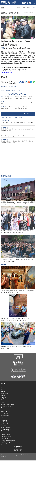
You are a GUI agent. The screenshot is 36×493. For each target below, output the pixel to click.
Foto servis (4, 413)
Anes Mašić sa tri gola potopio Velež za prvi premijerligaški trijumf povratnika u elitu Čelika (16, 107)
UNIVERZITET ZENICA (8, 86)
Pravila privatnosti (6, 429)
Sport (2, 400)
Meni (2, 8)
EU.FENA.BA (18, 450)
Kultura (3, 395)
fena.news (9, 114)
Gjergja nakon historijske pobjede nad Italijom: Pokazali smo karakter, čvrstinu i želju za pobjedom (16, 97)
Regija (3, 391)
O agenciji (4, 421)
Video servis (5, 415)
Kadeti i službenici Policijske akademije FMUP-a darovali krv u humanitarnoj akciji (17, 141)
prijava (33, 3)
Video (23, 7)
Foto (18, 7)
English (29, 7)
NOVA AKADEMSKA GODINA (11, 90)
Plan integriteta (6, 443)
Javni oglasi (4, 438)
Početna (3, 82)
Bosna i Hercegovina (10, 13)
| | (13, 117)
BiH (2, 387)
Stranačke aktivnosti (7, 406)
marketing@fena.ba (8, 72)
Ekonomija (4, 393)
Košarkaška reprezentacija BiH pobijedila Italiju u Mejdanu (17, 102)
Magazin (3, 398)
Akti (2, 445)
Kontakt (3, 425)
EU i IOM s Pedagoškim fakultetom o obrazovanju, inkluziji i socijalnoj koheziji (18, 129)
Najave (3, 402)
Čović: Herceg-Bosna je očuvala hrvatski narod (14, 136)
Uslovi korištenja (6, 427)
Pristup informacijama (8, 441)
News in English (6, 411)
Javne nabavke (5, 436)
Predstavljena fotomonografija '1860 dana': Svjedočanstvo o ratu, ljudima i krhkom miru (18, 123)
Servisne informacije (7, 404)
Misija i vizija (4, 423)
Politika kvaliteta (6, 434)
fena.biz (26, 114)
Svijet (2, 389)
